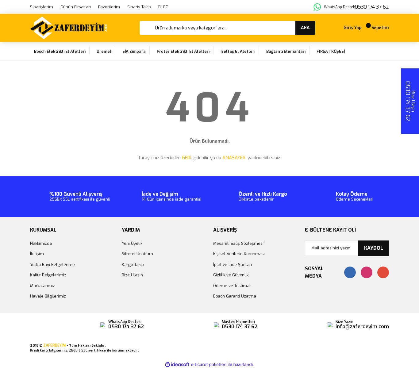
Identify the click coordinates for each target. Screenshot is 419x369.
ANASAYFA (233, 158)
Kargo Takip (133, 264)
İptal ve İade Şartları (232, 264)
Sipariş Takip (139, 7)
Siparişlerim (41, 7)
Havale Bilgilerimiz (48, 296)
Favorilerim (109, 7)
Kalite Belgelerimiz (48, 275)
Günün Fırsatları (75, 7)
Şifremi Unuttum (137, 253)
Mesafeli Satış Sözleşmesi (238, 243)
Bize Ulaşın (132, 275)
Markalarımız (42, 285)
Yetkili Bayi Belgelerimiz (52, 264)
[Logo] (68, 28)
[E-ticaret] (209, 364)
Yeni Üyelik (132, 243)
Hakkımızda (41, 243)
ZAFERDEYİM (54, 345)
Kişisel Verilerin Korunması (239, 253)
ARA (305, 28)
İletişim (37, 253)
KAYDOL (373, 248)
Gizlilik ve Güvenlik (230, 275)
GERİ (186, 158)
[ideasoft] (177, 364)
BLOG (163, 7)
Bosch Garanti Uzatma (234, 296)
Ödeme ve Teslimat (232, 285)
